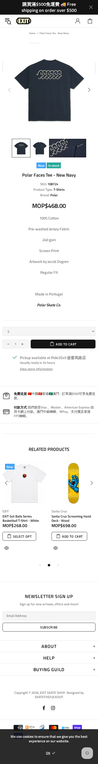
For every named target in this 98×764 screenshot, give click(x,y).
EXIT (6, 511)
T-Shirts (59, 189)
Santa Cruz (59, 511)
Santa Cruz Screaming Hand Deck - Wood (71, 518)
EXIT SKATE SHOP (23, 21)
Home (32, 33)
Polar (54, 195)
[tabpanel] (24, 511)
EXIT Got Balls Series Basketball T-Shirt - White (21, 518)
